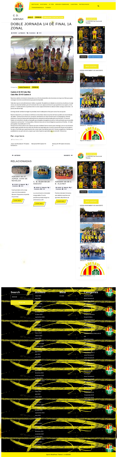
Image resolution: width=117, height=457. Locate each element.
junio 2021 (38, 444)
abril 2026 (37, 298)
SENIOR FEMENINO (62, 4)
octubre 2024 (38, 346)
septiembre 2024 (40, 349)
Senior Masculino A (89, 384)
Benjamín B (87, 311)
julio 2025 (37, 322)
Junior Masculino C (89, 365)
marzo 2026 (38, 301)
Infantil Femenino (88, 339)
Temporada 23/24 (89, 395)
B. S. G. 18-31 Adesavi (86, 108)
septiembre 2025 (40, 317)
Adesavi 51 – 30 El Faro (86, 125)
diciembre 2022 (39, 404)
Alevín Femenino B (89, 298)
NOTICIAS (35, 4)
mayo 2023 (38, 391)
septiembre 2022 (40, 412)
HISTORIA (43, 4)
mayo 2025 (38, 327)
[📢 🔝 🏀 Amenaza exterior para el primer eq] (84, 33)
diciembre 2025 (39, 309)
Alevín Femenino (88, 295)
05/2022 (15, 33)
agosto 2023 (38, 383)
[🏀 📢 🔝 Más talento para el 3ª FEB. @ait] (98, 33)
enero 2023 (38, 402)
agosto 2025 (38, 319)
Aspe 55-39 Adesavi (85, 140)
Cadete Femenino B (89, 322)
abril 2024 (37, 362)
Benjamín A (87, 309)
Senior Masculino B (89, 387)
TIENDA (48, 7)
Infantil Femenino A (89, 342)
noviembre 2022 (39, 407)
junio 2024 (38, 357)
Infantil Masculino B (89, 350)
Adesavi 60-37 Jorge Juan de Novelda (19, 179)
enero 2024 (38, 370)
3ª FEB (51, 4)
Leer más (18, 201)
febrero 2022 (38, 426)
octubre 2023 (38, 378)
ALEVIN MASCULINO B (90, 303)
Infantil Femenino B (89, 344)
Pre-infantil (87, 373)
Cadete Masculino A (89, 325)
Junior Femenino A (89, 355)
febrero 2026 (38, 303)
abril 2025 (37, 330)
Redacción (22, 33)
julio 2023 (37, 386)
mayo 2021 (38, 447)
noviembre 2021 (39, 434)
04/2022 (59, 187)
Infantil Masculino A (89, 347)
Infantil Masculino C (89, 352)
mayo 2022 (38, 418)
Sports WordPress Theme (54, 454)
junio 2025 (38, 325)
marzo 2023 (38, 396)
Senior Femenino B (89, 379)
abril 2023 (37, 394)
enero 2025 (38, 338)
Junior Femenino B (89, 357)
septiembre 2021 (40, 439)
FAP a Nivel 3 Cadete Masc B (87, 88)
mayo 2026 (38, 295)
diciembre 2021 (39, 431)
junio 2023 (38, 389)
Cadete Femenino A (24, 87)
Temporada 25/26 (89, 400)
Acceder (62, 295)
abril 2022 (37, 420)
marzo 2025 (38, 333)
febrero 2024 (38, 367)
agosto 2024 (38, 351)
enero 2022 (38, 428)
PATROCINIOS (84, 4)
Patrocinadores (88, 371)
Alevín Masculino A (89, 301)
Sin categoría (87, 389)
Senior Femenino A (89, 376)
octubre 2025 (38, 314)
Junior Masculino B (89, 363)
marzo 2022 (38, 423)
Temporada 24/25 (89, 397)
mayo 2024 (38, 359)
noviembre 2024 (39, 343)
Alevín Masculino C (89, 306)
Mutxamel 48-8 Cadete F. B (39, 143)
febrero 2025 (38, 335)
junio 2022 (38, 415)
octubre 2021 (38, 436)
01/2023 (16, 184)
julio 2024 (37, 354)
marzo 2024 (38, 365)
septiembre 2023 (40, 381)
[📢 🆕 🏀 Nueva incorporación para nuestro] (98, 47)
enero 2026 (38, 306)
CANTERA (74, 4)
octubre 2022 (38, 410)
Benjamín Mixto (88, 317)
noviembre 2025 (39, 311)
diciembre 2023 (39, 373)
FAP (85, 336)
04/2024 (38, 187)
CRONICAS (38, 17)
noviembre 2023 (39, 375)
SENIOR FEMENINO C (89, 381)
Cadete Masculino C (89, 330)
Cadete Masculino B (89, 327)
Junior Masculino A (89, 360)
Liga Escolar (87, 368)
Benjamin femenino (89, 314)
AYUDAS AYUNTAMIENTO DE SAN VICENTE (91, 70)
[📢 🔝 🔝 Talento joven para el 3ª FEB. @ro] (84, 47)
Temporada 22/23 (89, 392)
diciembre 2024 (39, 341)
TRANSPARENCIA (38, 7)
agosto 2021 (38, 442)
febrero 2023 (38, 399)
